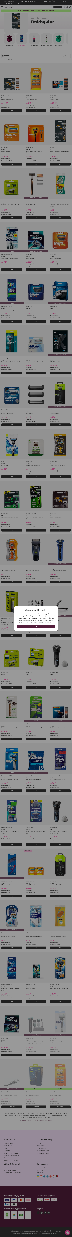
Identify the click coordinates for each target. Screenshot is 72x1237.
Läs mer (50, 622)
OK (36, 626)
